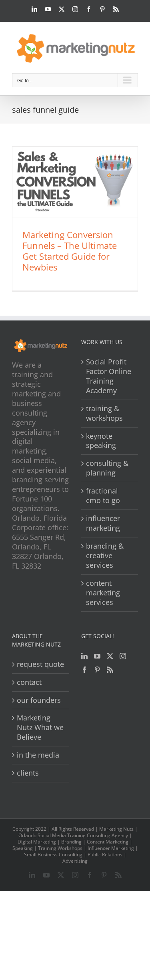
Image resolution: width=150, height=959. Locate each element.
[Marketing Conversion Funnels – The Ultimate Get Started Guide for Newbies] (75, 182)
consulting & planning (107, 468)
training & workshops (104, 413)
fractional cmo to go (103, 495)
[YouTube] (97, 656)
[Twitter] (110, 656)
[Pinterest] (97, 670)
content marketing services (103, 593)
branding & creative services (105, 555)
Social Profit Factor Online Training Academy (108, 376)
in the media (38, 755)
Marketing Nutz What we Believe (40, 727)
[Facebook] (84, 670)
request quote (40, 664)
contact (29, 682)
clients (28, 773)
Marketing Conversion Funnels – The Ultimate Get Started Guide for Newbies (69, 251)
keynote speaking (101, 441)
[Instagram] (123, 656)
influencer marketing (103, 523)
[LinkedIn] (84, 656)
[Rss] (110, 670)
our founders (39, 700)
